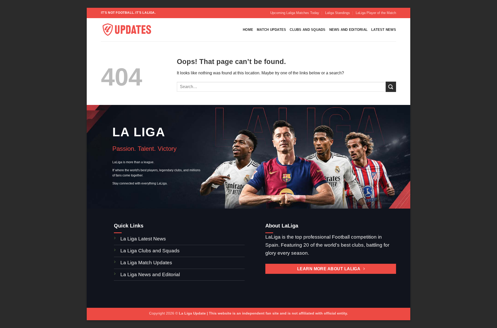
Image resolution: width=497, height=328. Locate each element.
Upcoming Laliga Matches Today (294, 13)
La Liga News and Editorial (150, 274)
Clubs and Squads (307, 30)
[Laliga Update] (127, 30)
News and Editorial (348, 30)
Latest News (383, 30)
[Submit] (391, 87)
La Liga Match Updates (146, 262)
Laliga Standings (337, 13)
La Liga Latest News (143, 238)
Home (248, 30)
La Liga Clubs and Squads (150, 250)
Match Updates (271, 30)
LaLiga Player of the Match (376, 13)
